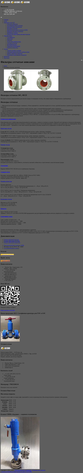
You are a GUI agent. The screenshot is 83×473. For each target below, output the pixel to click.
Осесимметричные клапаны (15, 25)
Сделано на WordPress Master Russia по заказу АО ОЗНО (16, 471)
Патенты (9, 40)
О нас (5, 21)
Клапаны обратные (12, 24)
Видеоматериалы (12, 44)
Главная (6, 19)
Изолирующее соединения (14, 27)
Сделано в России (12, 43)
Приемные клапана (12, 33)
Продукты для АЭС (9, 22)
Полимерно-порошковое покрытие (16, 55)
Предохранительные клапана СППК (14, 245)
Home (5, 66)
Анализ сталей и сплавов (14, 50)
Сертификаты (11, 37)
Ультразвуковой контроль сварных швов (18, 52)
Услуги (6, 49)
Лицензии (10, 38)
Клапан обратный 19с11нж (11, 239)
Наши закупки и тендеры (8, 310)
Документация (8, 36)
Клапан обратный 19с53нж (12, 241)
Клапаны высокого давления (15, 31)
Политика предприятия (13, 46)
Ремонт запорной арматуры (14, 53)
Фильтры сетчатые (12, 28)
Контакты (6, 58)
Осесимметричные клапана (11, 248)
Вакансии (6, 56)
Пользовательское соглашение (23, 470)
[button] (8, 119)
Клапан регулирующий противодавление (18, 34)
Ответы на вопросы (12, 47)
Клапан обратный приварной (12, 242)
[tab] (41, 119)
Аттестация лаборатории (14, 41)
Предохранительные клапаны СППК (17, 30)
